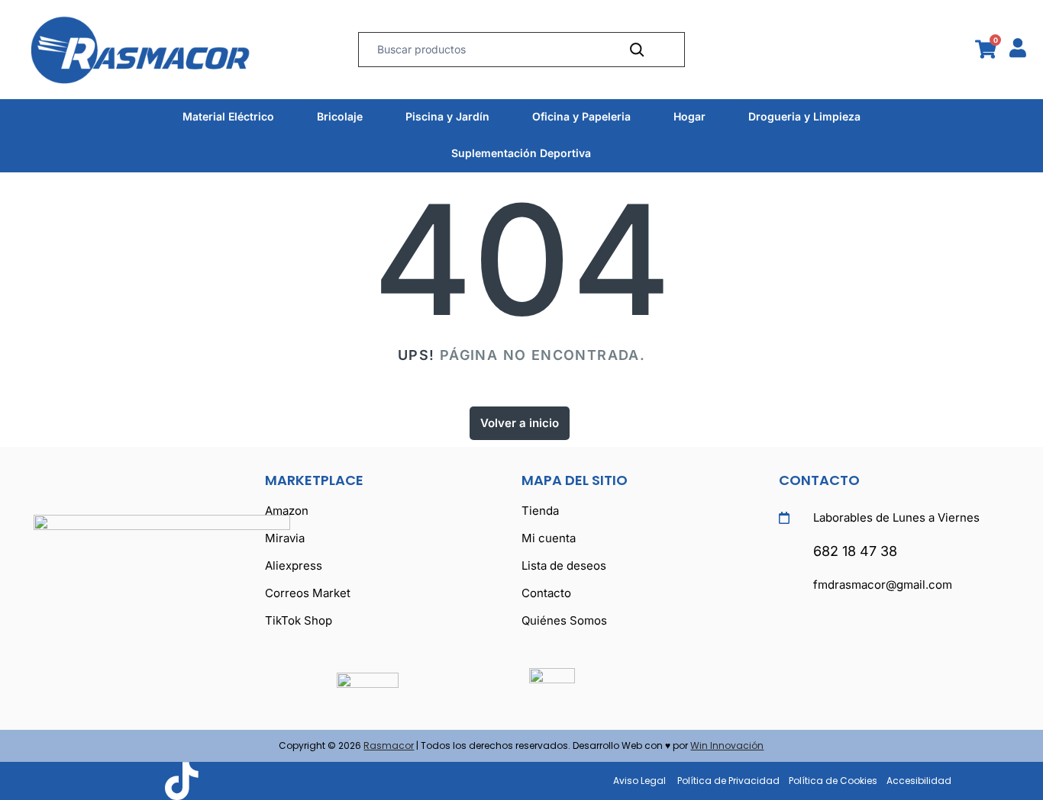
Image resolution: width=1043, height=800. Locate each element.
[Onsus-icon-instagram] (135, 781)
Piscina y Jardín (447, 116)
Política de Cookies (833, 780)
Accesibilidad (918, 780)
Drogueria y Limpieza (804, 116)
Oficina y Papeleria (581, 116)
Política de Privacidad (728, 780)
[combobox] (489, 49)
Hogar (689, 116)
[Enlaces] (171, 49)
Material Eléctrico (228, 116)
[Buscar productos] (636, 49)
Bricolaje (340, 116)
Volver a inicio (519, 423)
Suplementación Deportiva (521, 152)
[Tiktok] (181, 781)
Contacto (819, 480)
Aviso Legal (639, 780)
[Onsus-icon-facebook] (89, 781)
